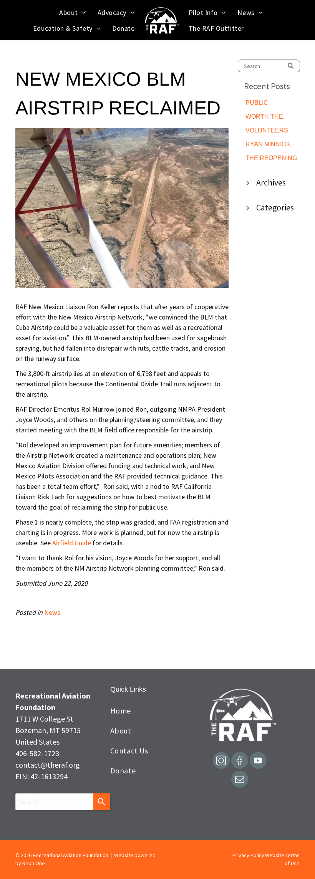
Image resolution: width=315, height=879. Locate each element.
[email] (239, 780)
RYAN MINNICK (267, 144)
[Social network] (221, 761)
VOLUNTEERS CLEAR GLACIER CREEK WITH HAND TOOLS (270, 131)
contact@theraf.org (47, 765)
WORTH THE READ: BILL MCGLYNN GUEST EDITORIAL (272, 117)
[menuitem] (72, 12)
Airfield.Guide (71, 542)
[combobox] (54, 801)
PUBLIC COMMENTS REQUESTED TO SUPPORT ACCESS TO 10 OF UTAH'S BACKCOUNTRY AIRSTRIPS (272, 103)
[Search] (101, 801)
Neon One (33, 863)
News (52, 612)
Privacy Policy (248, 855)
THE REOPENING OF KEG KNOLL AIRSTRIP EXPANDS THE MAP (271, 159)
